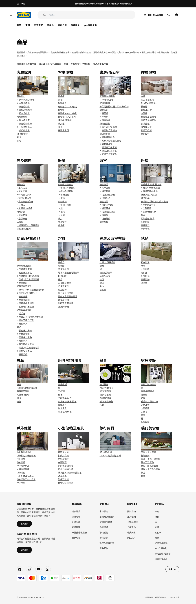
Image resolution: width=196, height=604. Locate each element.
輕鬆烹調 (145, 455)
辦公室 (42, 63)
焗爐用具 (62, 404)
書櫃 (60, 99)
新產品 (50, 25)
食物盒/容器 (105, 398)
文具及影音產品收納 (111, 140)
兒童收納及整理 (26, 306)
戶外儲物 (21, 458)
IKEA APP (131, 537)
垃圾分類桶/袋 (147, 218)
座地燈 (61, 265)
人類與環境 (132, 522)
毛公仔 (22, 313)
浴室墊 (103, 289)
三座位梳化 (24, 106)
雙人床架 (22, 191)
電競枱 (105, 113)
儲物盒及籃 (63, 130)
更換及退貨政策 (106, 516)
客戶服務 (103, 511)
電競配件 (106, 120)
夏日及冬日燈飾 (65, 293)
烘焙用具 (62, 408)
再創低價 (62, 25)
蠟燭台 (144, 394)
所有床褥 (21, 211)
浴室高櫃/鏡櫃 (108, 194)
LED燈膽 (62, 276)
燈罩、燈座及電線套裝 (68, 272)
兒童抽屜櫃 (24, 299)
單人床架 (22, 187)
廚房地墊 (145, 279)
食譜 (143, 475)
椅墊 (19, 401)
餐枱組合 (64, 194)
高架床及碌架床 (25, 201)
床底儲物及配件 (24, 228)
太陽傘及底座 (23, 469)
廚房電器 (145, 225)
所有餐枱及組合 (65, 184)
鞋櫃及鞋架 (146, 109)
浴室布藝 (104, 221)
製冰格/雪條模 (65, 411)
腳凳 (19, 140)
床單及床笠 (105, 276)
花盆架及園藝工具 (149, 401)
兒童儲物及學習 (24, 286)
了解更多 (24, 523)
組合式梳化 (24, 113)
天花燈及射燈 (64, 282)
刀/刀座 (61, 391)
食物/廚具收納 (149, 211)
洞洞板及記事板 (109, 147)
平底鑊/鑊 (62, 384)
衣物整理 (145, 123)
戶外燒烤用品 (23, 465)
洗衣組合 (106, 198)
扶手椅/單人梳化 (27, 99)
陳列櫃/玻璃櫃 (65, 120)
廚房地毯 (145, 228)
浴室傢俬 (104, 184)
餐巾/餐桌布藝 (106, 401)
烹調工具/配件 (65, 398)
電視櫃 (61, 96)
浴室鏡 (105, 215)
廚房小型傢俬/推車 (151, 187)
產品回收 (103, 548)
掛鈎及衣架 (146, 130)
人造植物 (145, 408)
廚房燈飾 (145, 221)
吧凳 (62, 211)
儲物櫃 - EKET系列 (67, 116)
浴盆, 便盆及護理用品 (29, 279)
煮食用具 (145, 198)
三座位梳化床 (25, 126)
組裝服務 (76, 522)
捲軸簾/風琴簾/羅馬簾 (27, 387)
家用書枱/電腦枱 (107, 96)
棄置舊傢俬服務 (79, 532)
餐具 (143, 215)
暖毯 (19, 398)
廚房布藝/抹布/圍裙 (67, 401)
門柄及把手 (63, 458)
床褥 (157, 511)
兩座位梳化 (24, 103)
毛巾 (102, 286)
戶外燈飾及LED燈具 (26, 479)
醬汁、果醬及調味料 (150, 458)
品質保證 (103, 527)
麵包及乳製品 (147, 462)
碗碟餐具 (104, 384)
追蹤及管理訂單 (106, 543)
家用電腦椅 (105, 103)
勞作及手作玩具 (26, 320)
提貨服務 (76, 516)
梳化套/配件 (22, 133)
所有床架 (21, 184)
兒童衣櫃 (23, 296)
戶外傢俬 (86, 63)
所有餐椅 (62, 201)
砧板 (60, 394)
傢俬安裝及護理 (65, 482)
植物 (143, 415)
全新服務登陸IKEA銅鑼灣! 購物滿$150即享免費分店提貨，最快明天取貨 (103, 3)
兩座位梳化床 (25, 123)
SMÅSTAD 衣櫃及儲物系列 (31, 289)
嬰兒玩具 (23, 323)
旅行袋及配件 (106, 452)
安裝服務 (76, 527)
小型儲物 (75, 63)
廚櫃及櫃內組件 (150, 191)
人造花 (144, 411)
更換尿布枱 (24, 333)
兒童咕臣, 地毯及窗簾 (29, 276)
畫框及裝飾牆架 (148, 384)
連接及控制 (63, 299)
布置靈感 (38, 25)
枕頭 (102, 265)
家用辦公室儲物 (109, 126)
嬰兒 (19, 327)
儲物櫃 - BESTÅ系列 (67, 113)
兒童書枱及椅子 (26, 303)
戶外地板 (21, 462)
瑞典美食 (75, 25)
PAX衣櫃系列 (161, 548)
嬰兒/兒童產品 (54, 63)
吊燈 (60, 279)
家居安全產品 (25, 350)
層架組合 (62, 103)
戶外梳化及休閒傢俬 (26, 455)
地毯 (143, 265)
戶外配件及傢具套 (25, 475)
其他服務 (76, 537)
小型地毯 (145, 269)
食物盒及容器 (149, 204)
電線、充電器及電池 (67, 296)
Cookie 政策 (174, 597)
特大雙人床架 (24, 194)
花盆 (143, 398)
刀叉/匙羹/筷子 (107, 387)
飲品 (143, 472)
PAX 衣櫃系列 (147, 99)
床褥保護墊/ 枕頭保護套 (28, 225)
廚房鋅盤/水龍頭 (148, 194)
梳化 (157, 516)
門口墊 (144, 272)
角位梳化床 (24, 130)
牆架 (60, 126)
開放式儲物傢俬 (148, 120)
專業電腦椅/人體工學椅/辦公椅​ (114, 106)
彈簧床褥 (22, 215)
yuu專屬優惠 (90, 25)
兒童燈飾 (23, 282)
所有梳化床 (22, 116)
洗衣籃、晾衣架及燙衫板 (69, 472)
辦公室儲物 (105, 123)
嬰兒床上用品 (25, 337)
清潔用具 (62, 475)
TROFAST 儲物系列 (28, 293)
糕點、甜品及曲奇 (149, 465)
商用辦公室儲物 (109, 130)
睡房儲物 (21, 63)
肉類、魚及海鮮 (148, 452)
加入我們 (131, 516)
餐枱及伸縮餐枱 (67, 187)
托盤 (102, 404)
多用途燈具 (63, 286)
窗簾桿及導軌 (23, 391)
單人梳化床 (24, 120)
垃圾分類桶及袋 (65, 469)
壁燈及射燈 (63, 269)
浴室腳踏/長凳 (108, 211)
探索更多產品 (161, 558)
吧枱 (62, 198)
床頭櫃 (144, 113)
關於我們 (131, 511)
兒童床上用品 (25, 272)
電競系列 (104, 109)
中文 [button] (170, 569)
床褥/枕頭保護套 (107, 262)
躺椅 (19, 137)
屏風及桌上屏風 (109, 150)
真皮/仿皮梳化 (26, 109)
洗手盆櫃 (106, 187)
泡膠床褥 (22, 218)
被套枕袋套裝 (106, 272)
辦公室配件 (105, 133)
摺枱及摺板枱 (66, 191)
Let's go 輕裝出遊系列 (110, 455)
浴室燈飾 (106, 218)
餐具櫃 (61, 123)
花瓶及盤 (145, 404)
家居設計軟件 (105, 522)
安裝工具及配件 (109, 154)
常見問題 (103, 537)
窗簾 (19, 384)
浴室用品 (104, 201)
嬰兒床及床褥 (25, 330)
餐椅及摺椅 (65, 204)
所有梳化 (21, 96)
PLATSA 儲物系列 (149, 103)
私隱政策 (149, 597)
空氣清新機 (63, 306)
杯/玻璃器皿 (105, 391)
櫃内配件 (145, 133)
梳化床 (158, 532)
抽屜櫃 (144, 106)
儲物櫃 (61, 109)
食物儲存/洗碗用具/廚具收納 (154, 201)
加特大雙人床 (24, 198)
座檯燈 (61, 262)
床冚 (102, 279)
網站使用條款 (160, 597)
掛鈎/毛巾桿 (107, 204)
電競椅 (105, 116)
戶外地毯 (145, 276)
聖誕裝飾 (145, 421)
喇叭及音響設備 (65, 303)
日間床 (21, 204)
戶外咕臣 (21, 472)
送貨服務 (76, 511)
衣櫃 (143, 96)
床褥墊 (20, 221)
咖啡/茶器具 (105, 394)
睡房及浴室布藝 (100, 63)
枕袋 (102, 282)
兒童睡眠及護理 (24, 265)
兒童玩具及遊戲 (24, 310)
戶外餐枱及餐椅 (24, 452)
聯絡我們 (103, 532)
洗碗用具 (147, 208)
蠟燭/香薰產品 (147, 391)
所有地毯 (145, 262)
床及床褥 (31, 63)
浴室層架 (106, 191)
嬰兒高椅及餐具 (26, 344)
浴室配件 (106, 208)
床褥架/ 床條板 (25, 208)
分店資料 (131, 527)
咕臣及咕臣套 (23, 394)
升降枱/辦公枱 (106, 99)
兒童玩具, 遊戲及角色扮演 (31, 316)
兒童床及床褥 (25, 269)
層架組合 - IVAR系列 (67, 106)
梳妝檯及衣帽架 (148, 116)
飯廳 (66, 63)
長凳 (62, 215)
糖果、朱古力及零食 (150, 469)
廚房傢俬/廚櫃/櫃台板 (151, 184)
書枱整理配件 (108, 137)
